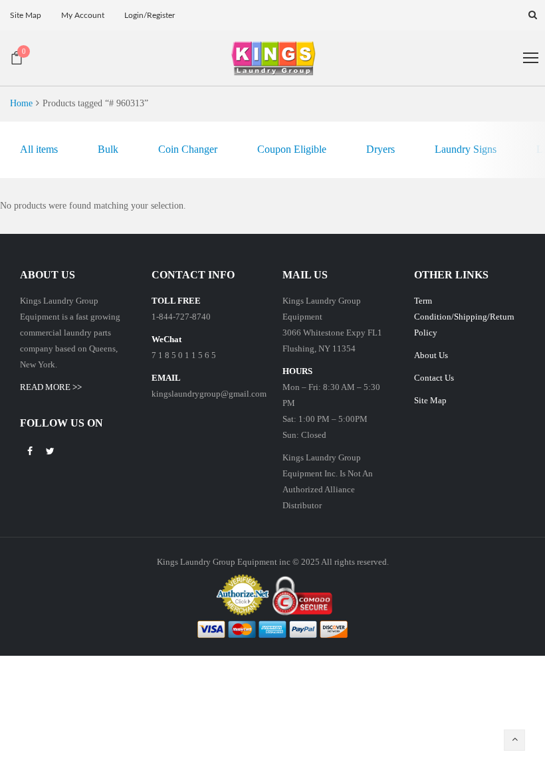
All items (39, 149)
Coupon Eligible (291, 149)
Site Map (430, 400)
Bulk (108, 149)
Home (21, 103)
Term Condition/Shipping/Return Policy (464, 317)
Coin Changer (187, 149)
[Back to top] (514, 740)
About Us (431, 355)
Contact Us (434, 378)
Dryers (380, 149)
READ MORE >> (51, 387)
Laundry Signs (465, 149)
